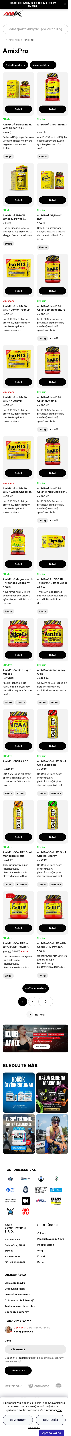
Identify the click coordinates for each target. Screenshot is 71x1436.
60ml (43, 793)
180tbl (42, 702)
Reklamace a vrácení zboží (20, 1306)
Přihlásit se (18, 1370)
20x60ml (56, 793)
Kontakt (41, 1256)
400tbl (21, 702)
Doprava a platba (15, 1288)
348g (8, 975)
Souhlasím (50, 1420)
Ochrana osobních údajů (19, 1300)
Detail (18, 109)
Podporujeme (45, 1244)
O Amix (41, 1233)
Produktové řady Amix (50, 1239)
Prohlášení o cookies (17, 1294)
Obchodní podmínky (17, 1311)
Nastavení (34, 1427)
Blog (40, 1250)
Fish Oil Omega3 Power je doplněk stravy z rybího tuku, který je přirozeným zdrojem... (18, 231)
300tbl (20, 793)
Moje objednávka (15, 1282)
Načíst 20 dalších (35, 988)
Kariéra (41, 1262)
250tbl (8, 702)
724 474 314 (21, 1327)
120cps (43, 156)
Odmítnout (18, 1420)
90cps (8, 611)
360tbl (54, 702)
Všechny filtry (41, 65)
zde (59, 1410)
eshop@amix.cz (23, 1331)
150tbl (8, 793)
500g (43, 338)
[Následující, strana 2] (45, 1001)
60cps (8, 156)
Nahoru (40, 1014)
